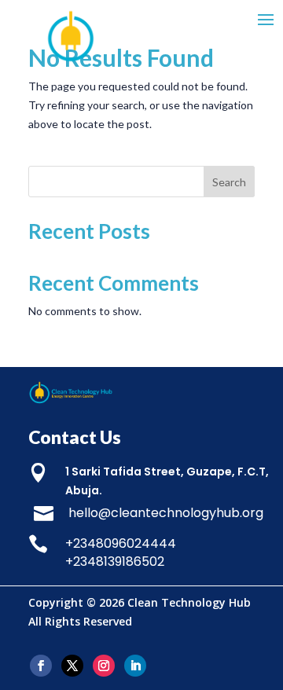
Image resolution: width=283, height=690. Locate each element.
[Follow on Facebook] (41, 666)
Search (229, 182)
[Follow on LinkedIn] (135, 666)
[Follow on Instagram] (104, 666)
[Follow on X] (72, 666)
